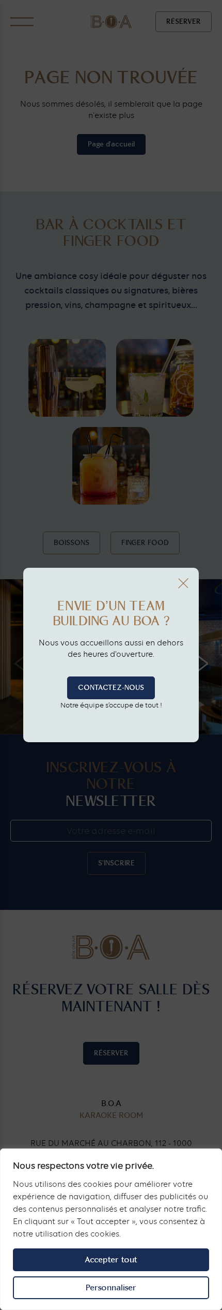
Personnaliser (111, 1287)
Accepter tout (111, 1259)
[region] (111, 1229)
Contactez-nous (111, 688)
